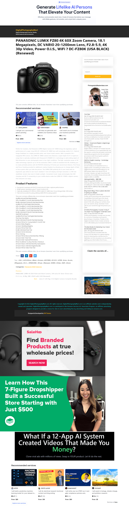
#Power (40, 263)
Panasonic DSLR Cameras (33, 267)
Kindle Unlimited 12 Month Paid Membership (29, 212)
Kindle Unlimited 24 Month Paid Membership (30, 202)
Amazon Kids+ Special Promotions (27, 240)
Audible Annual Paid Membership (26, 198)
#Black (34, 260)
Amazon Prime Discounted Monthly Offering (30, 236)
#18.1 (20, 260)
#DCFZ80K (47, 260)
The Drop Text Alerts (22, 218)
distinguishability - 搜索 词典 (92, 179)
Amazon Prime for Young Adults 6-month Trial (30, 222)
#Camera (40, 260)
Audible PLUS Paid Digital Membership (28, 204)
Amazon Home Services (23, 232)
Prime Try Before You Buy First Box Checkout (30, 242)
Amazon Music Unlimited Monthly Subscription (30, 244)
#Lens (65, 260)
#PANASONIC (33, 263)
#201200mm (27, 260)
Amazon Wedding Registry (24, 226)
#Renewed (46, 263)
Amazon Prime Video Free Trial (25, 248)
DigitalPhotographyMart (27, 30)
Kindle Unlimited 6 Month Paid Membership (29, 220)
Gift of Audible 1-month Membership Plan (29, 210)
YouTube (87, 114)
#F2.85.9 (54, 260)
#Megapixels (18, 263)
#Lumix (70, 260)
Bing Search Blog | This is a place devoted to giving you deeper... (97, 192)
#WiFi (63, 263)
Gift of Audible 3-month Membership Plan (29, 206)
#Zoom (68, 263)
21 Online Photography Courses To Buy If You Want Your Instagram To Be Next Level (97, 211)
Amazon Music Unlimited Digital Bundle (28, 246)
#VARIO (53, 263)
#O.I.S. (25, 263)
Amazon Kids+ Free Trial (23, 238)
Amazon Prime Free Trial (23, 228)
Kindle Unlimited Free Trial (24, 230)
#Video (58, 263)
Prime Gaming (20, 234)
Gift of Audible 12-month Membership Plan (29, 200)
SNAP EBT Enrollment (22, 214)
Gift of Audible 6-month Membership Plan (29, 208)
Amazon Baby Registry (23, 224)
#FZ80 (60, 260)
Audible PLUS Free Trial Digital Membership (29, 216)
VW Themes (47, 313)
